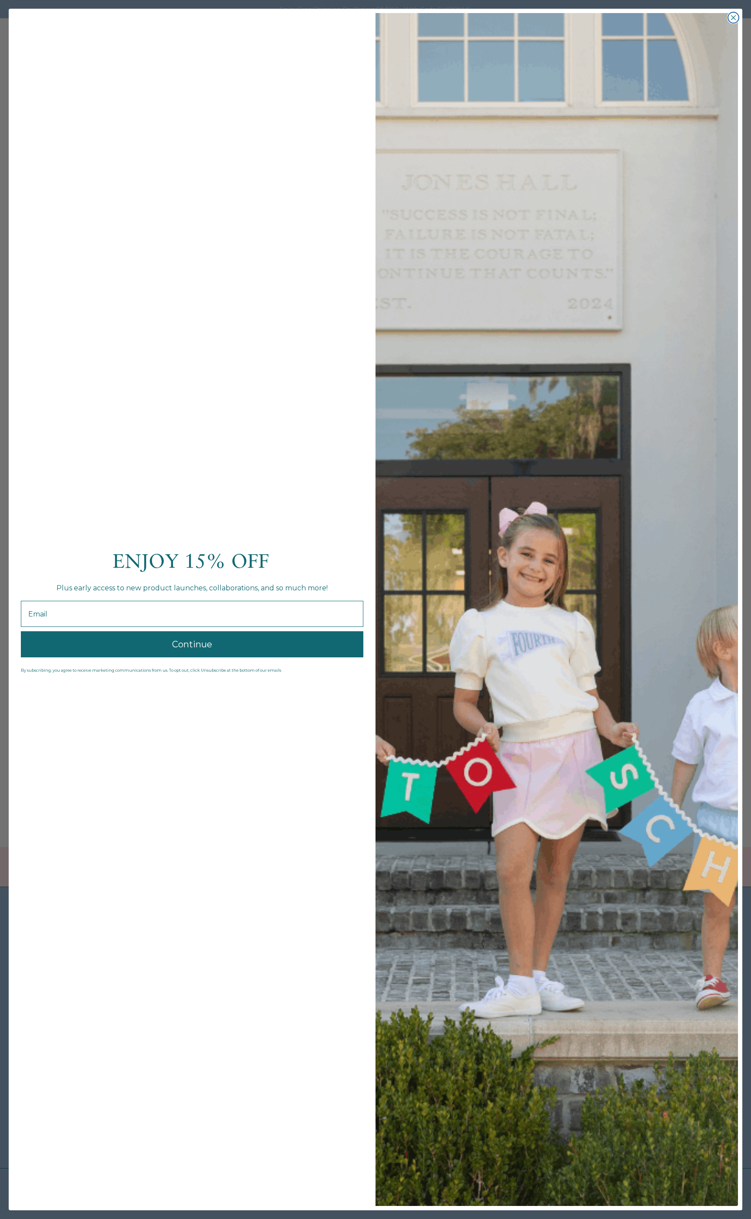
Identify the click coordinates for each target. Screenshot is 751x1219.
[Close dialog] (733, 17)
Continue (192, 644)
